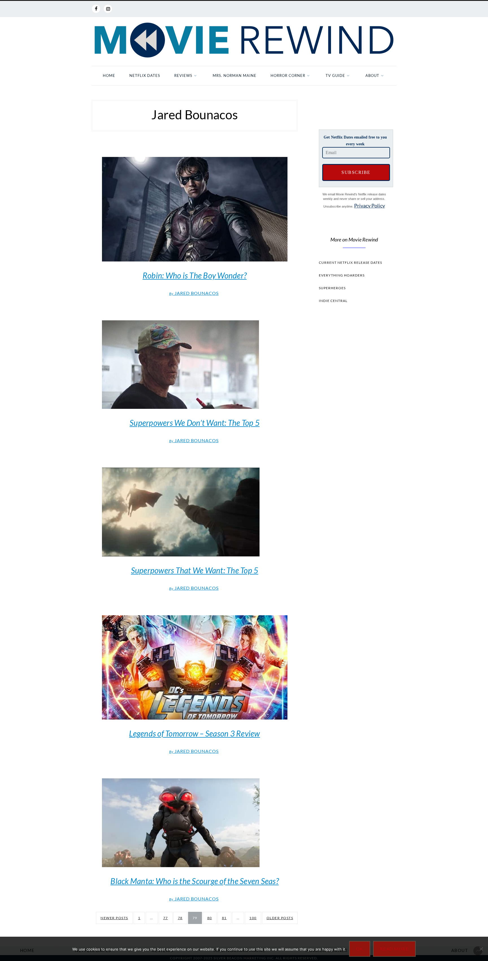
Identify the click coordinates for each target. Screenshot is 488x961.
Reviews (183, 75)
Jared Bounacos (194, 293)
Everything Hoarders (342, 275)
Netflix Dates (144, 75)
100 (253, 918)
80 (209, 918)
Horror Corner (288, 75)
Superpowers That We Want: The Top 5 (194, 570)
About (372, 75)
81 (224, 918)
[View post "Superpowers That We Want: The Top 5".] (194, 512)
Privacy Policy (369, 205)
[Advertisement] (354, 414)
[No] (481, 949)
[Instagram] (107, 8)
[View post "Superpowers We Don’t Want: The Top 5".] (194, 364)
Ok (359, 948)
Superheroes (332, 288)
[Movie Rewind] (244, 40)
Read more (394, 948)
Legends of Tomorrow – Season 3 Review (194, 733)
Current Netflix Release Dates (350, 262)
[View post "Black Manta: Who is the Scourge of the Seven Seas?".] (194, 822)
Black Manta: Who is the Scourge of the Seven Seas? (194, 881)
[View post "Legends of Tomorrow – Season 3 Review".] (194, 667)
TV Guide (335, 75)
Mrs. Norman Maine (234, 75)
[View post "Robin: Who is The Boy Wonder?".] (194, 209)
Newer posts (114, 918)
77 (165, 918)
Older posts (280, 918)
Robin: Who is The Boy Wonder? (195, 275)
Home (109, 75)
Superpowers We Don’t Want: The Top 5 (195, 422)
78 (180, 918)
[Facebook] (96, 8)
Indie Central (333, 301)
